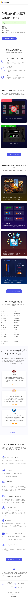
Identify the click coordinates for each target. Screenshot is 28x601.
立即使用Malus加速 (9, 38)
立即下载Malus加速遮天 (14, 291)
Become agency (14, 596)
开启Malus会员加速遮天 (14, 559)
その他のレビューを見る (13, 432)
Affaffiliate (14, 594)
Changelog (14, 598)
